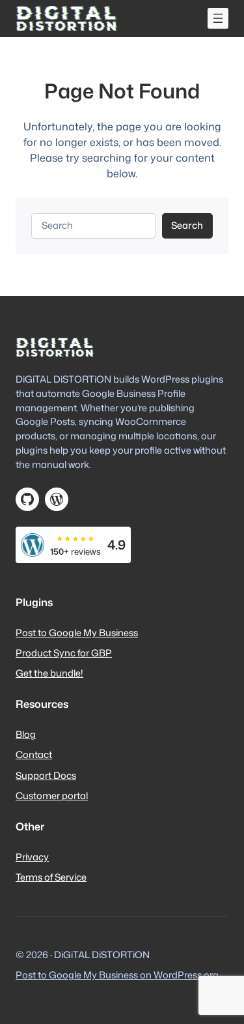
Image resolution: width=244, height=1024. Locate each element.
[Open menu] (218, 18)
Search (187, 225)
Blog (26, 734)
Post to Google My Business (77, 632)
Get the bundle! (49, 673)
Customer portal (52, 795)
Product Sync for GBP (64, 653)
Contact (34, 754)
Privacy (32, 857)
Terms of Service (51, 877)
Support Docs (46, 775)
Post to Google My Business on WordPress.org (117, 975)
